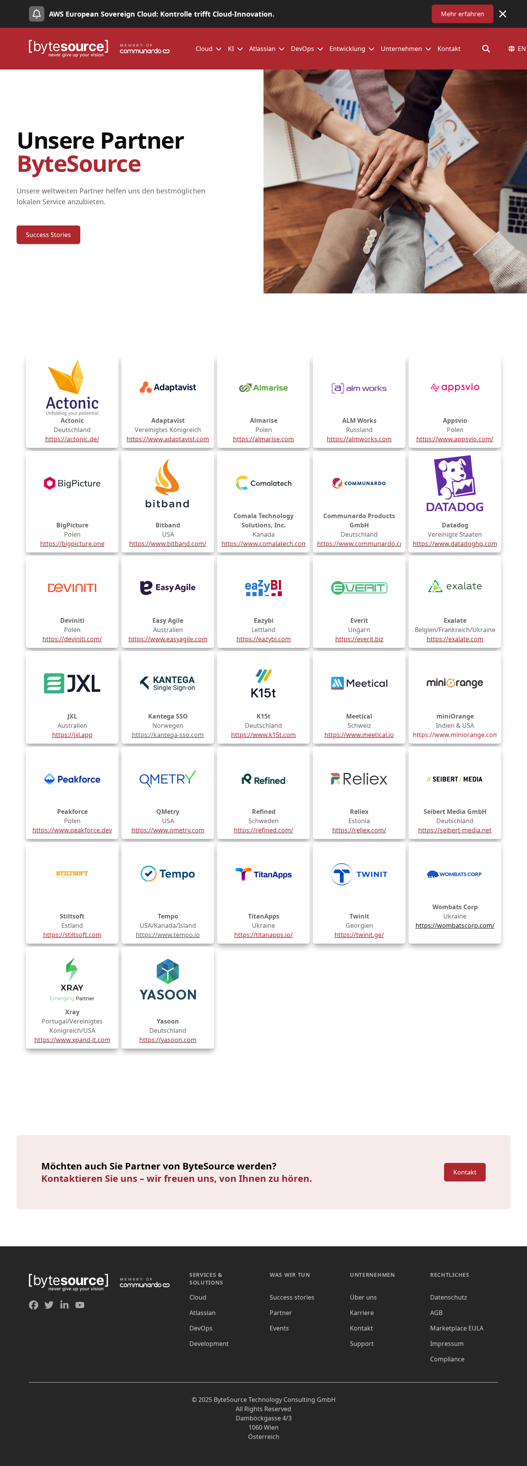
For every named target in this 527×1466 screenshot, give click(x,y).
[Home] (103, 48)
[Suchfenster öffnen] (486, 49)
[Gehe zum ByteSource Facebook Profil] (33, 1305)
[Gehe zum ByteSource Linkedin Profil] (64, 1305)
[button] (219, 49)
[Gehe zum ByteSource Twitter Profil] (49, 1305)
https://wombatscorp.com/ (455, 925)
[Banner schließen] (502, 14)
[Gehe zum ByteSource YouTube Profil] (79, 1305)
